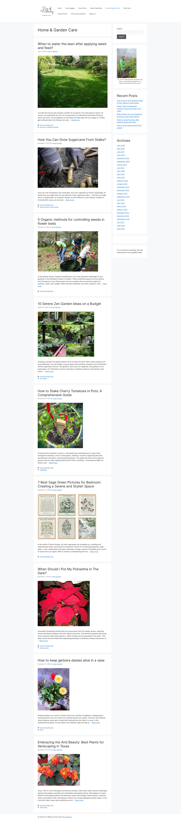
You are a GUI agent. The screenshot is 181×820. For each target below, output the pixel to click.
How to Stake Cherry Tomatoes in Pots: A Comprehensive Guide (70, 393)
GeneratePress (67, 817)
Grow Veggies (70, 8)
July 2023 (120, 200)
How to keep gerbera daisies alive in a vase (71, 660)
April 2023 (121, 203)
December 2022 (123, 213)
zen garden (43, 378)
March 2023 (121, 206)
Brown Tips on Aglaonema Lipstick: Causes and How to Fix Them (129, 108)
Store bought (54, 207)
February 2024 (122, 181)
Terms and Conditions (78, 14)
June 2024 (121, 171)
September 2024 (123, 161)
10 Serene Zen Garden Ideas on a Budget (69, 304)
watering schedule (52, 127)
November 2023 (123, 190)
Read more (75, 120)
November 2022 (123, 216)
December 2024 (123, 158)
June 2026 (121, 145)
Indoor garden (44, 648)
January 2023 (122, 210)
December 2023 (123, 187)
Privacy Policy (62, 14)
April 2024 (121, 177)
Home (60, 8)
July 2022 (120, 222)
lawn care (43, 127)
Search (119, 29)
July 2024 (120, 168)
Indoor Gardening (96, 8)
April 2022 (121, 229)
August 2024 (122, 165)
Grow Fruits (82, 8)
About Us (92, 14)
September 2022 (123, 219)
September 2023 (123, 197)
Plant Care (127, 8)
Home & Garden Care (113, 8)
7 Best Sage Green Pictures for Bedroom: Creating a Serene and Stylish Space (69, 484)
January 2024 (122, 184)
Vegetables (43, 470)
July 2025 (120, 152)
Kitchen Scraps (44, 207)
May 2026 (121, 149)
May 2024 (121, 174)
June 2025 (121, 155)
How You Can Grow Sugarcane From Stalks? (72, 140)
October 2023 (122, 194)
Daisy (41, 729)
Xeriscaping (43, 807)
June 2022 (121, 226)
